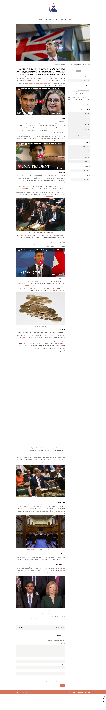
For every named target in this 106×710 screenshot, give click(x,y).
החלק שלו (19, 194)
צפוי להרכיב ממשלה (43, 341)
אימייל (63, 664)
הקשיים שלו (48, 190)
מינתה (38, 343)
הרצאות (40, 19)
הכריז (32, 80)
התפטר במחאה (46, 235)
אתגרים (61, 504)
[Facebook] (103, 694)
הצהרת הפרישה (24, 337)
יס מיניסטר (18, 692)
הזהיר (34, 237)
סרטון (36, 138)
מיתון (34, 618)
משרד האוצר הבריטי (22, 74)
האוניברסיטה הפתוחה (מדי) (83, 135)
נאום (33, 244)
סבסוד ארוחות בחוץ (22, 188)
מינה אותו (24, 180)
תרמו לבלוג (87, 104)
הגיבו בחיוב (52, 283)
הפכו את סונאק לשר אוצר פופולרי (25, 186)
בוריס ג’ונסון (41, 82)
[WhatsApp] (103, 700)
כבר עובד (27, 285)
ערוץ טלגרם (86, 157)
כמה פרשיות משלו (49, 196)
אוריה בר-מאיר (61, 64)
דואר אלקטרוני (86, 146)
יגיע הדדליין (22, 506)
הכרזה (47, 78)
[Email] (103, 701)
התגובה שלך (62, 643)
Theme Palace (87, 692)
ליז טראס (37, 618)
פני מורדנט (21, 82)
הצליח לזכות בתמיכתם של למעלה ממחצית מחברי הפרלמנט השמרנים (39, 83)
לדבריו (54, 130)
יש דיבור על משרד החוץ (36, 347)
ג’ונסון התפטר (31, 235)
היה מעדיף (31, 345)
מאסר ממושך (86, 113)
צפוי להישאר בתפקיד (59, 345)
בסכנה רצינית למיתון (46, 286)
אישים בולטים (55, 19)
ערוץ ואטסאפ (86, 161)
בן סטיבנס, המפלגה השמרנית (33, 444)
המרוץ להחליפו (24, 235)
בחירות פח (87, 124)
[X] (103, 696)
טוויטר (87, 154)
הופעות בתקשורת (47, 19)
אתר (64, 671)
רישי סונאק (28, 618)
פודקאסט (34, 19)
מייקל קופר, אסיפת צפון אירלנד (33, 549)
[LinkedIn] (103, 698)
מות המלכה (47, 568)
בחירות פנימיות (57, 616)
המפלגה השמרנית (51, 616)
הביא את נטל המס (62, 194)
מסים (32, 618)
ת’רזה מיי (62, 567)
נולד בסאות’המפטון (34, 125)
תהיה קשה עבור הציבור (57, 290)
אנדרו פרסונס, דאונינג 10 (33, 610)
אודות (70, 19)
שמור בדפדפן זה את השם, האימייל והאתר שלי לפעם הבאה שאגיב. (53, 681)
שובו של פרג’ (86, 118)
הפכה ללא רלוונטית (49, 573)
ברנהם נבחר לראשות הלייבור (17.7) (82, 92)
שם (64, 658)
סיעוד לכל (87, 129)
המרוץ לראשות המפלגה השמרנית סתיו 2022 (47, 618)
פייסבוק (87, 150)
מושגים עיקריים (63, 19)
